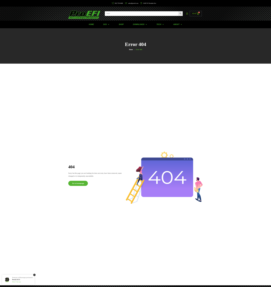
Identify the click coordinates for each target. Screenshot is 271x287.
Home (131, 49)
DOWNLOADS (138, 24)
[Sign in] (187, 13)
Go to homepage (78, 183)
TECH (158, 24)
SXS (105, 24)
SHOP (121, 24)
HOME (91, 24)
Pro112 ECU (16, 279)
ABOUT (176, 24)
